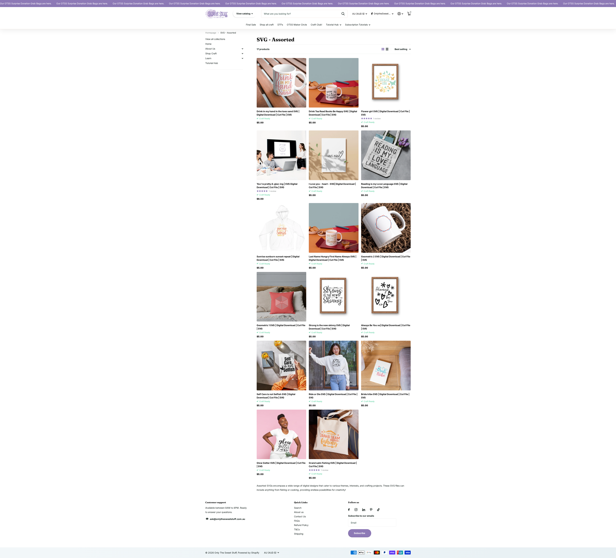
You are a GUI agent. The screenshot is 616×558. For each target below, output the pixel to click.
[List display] (387, 49)
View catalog (243, 13)
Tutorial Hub (332, 24)
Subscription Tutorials (356, 24)
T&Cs (297, 529)
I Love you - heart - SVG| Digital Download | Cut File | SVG (332, 186)
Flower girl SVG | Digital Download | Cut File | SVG (385, 113)
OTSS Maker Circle (297, 24)
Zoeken (343, 14)
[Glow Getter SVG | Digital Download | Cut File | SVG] (281, 434)
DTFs (280, 24)
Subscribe (360, 533)
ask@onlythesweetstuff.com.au (227, 519)
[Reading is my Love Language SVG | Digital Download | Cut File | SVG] (386, 155)
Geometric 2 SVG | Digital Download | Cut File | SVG (385, 258)
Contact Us (300, 516)
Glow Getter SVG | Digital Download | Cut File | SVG (281, 465)
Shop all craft (267, 24)
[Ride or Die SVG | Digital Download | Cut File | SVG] (333, 365)
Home (208, 43)
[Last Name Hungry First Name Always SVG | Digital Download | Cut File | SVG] (333, 228)
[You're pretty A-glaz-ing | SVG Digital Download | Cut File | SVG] (281, 155)
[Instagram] (356, 509)
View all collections (215, 39)
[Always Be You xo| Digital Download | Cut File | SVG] (386, 296)
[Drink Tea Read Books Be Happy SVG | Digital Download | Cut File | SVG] (333, 83)
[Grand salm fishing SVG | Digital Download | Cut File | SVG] (333, 434)
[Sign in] (400, 13)
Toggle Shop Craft (242, 53)
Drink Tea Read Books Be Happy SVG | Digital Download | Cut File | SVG (333, 113)
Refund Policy (301, 525)
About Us (210, 48)
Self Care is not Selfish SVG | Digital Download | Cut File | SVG (276, 396)
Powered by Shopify (248, 552)
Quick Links (301, 502)
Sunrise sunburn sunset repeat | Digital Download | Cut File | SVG (278, 258)
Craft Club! (316, 24)
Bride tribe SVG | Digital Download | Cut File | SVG (385, 396)
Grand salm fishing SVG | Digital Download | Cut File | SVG (333, 465)
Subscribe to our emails (361, 515)
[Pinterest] (371, 509)
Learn (208, 58)
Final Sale (251, 24)
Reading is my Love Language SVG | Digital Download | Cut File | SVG (384, 186)
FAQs (297, 520)
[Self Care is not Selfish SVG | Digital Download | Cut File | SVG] (281, 365)
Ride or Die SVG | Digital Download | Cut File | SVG (333, 396)
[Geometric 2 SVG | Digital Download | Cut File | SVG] (386, 228)
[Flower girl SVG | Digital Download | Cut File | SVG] (386, 83)
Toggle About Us (242, 49)
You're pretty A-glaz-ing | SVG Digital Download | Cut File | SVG (277, 186)
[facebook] (349, 509)
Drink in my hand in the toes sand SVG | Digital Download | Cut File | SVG (278, 113)
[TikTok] (378, 509)
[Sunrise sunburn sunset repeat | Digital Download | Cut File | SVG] (281, 228)
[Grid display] (383, 49)
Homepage (210, 32)
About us (299, 512)
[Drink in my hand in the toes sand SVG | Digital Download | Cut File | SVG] (281, 83)
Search (297, 507)
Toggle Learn (242, 58)
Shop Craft (211, 53)
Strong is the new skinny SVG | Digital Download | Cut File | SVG (329, 327)
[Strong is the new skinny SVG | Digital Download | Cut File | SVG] (333, 296)
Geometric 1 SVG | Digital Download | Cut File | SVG (281, 327)
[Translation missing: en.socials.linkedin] (363, 509)
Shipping (298, 533)
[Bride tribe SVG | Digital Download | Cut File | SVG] (386, 365)
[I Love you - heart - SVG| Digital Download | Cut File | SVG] (333, 155)
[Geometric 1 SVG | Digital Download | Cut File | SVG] (281, 296)
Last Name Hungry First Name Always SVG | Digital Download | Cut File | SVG (332, 258)
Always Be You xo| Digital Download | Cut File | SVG (385, 327)
